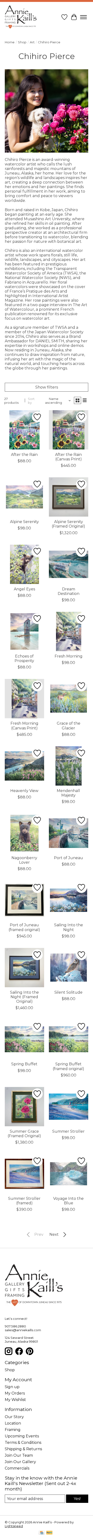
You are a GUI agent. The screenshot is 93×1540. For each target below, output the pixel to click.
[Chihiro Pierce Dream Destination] (68, 564)
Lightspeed (14, 1526)
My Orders (15, 1393)
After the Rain (24, 454)
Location (13, 1423)
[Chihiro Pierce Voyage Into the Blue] (68, 1173)
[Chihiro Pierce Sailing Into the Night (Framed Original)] (24, 967)
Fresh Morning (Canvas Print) (24, 725)
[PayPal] (49, 1533)
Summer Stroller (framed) (24, 1200)
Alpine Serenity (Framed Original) (68, 523)
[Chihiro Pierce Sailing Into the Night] (68, 900)
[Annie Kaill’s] (21, 17)
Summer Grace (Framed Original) (24, 1133)
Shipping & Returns (23, 1449)
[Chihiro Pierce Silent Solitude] (68, 967)
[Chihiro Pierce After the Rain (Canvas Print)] (68, 429)
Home (10, 42)
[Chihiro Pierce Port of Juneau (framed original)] (24, 900)
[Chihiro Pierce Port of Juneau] (68, 833)
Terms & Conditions (23, 1442)
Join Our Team (19, 1455)
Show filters (46, 387)
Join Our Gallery (20, 1462)
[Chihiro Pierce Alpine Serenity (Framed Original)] (68, 497)
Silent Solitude (68, 992)
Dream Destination (68, 591)
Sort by (31, 400)
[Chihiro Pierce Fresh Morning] (68, 631)
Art (32, 42)
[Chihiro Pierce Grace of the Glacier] (68, 698)
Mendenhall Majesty (68, 792)
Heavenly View (24, 790)
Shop (22, 42)
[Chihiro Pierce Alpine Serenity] (24, 497)
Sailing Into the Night (68, 927)
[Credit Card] (42, 1533)
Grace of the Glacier (68, 725)
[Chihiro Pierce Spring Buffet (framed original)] (68, 1039)
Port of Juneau (68, 858)
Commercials (17, 1468)
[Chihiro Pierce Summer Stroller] (68, 1106)
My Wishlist (15, 1399)
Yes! (77, 1498)
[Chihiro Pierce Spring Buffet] (24, 1039)
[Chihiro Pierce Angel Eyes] (24, 564)
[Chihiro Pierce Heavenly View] (24, 766)
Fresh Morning (69, 656)
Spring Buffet (24, 1064)
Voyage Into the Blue (68, 1200)
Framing (13, 1429)
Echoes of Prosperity (24, 658)
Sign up (12, 1387)
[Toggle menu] (83, 17)
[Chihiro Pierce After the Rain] (24, 429)
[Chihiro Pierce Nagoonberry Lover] (24, 833)
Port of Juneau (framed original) (24, 927)
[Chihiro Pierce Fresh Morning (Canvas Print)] (24, 698)
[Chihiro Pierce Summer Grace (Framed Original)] (24, 1106)
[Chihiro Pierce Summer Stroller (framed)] (24, 1173)
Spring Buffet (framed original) (68, 1066)
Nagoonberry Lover (24, 860)
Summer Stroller (68, 1131)
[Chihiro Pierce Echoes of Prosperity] (24, 631)
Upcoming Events (22, 1436)
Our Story (14, 1417)
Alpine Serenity (24, 521)
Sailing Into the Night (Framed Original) (24, 997)
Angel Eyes (24, 589)
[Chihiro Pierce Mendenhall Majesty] (68, 766)
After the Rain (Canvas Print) (68, 456)
